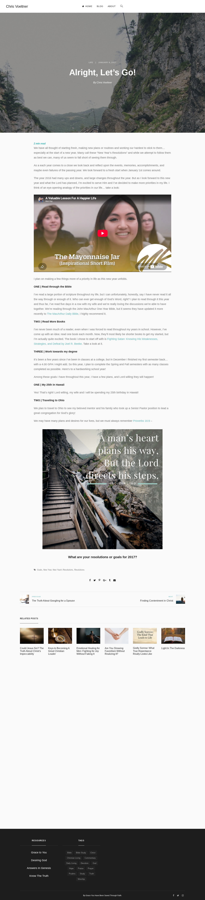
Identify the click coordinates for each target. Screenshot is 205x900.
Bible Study (81, 853)
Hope (71, 868)
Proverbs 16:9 (141, 420)
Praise (80, 868)
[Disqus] (102, 702)
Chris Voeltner (104, 82)
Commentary (90, 858)
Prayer (90, 868)
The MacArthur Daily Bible (62, 313)
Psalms (72, 874)
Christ (92, 853)
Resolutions (79, 570)
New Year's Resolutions (63, 570)
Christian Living (73, 858)
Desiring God (39, 860)
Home (88, 6)
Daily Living (71, 863)
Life (91, 62)
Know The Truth (38, 875)
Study (82, 874)
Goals (39, 570)
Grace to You (39, 852)
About (112, 6)
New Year (47, 570)
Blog (100, 6)
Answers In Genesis (39, 868)
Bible (69, 853)
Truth (91, 874)
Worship (81, 879)
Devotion (84, 863)
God (94, 863)
